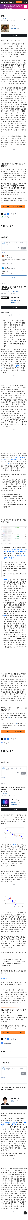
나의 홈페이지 (14, 302)
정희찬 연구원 (15, 1098)
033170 (15, 912)
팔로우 (15, 35)
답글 (4, 263)
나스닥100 (6, 464)
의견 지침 (3, 252)
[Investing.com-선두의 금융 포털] (9, 2)
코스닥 (14, 1125)
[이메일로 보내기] (15, 213)
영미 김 (6, 255)
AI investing (15, 800)
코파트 (5, 580)
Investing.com (15, 297)
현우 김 (6, 267)
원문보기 (4, 978)
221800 (15, 845)
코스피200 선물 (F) (11, 1123)
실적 (2, 368)
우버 (4, 615)
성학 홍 (13, 25)
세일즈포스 (17, 366)
